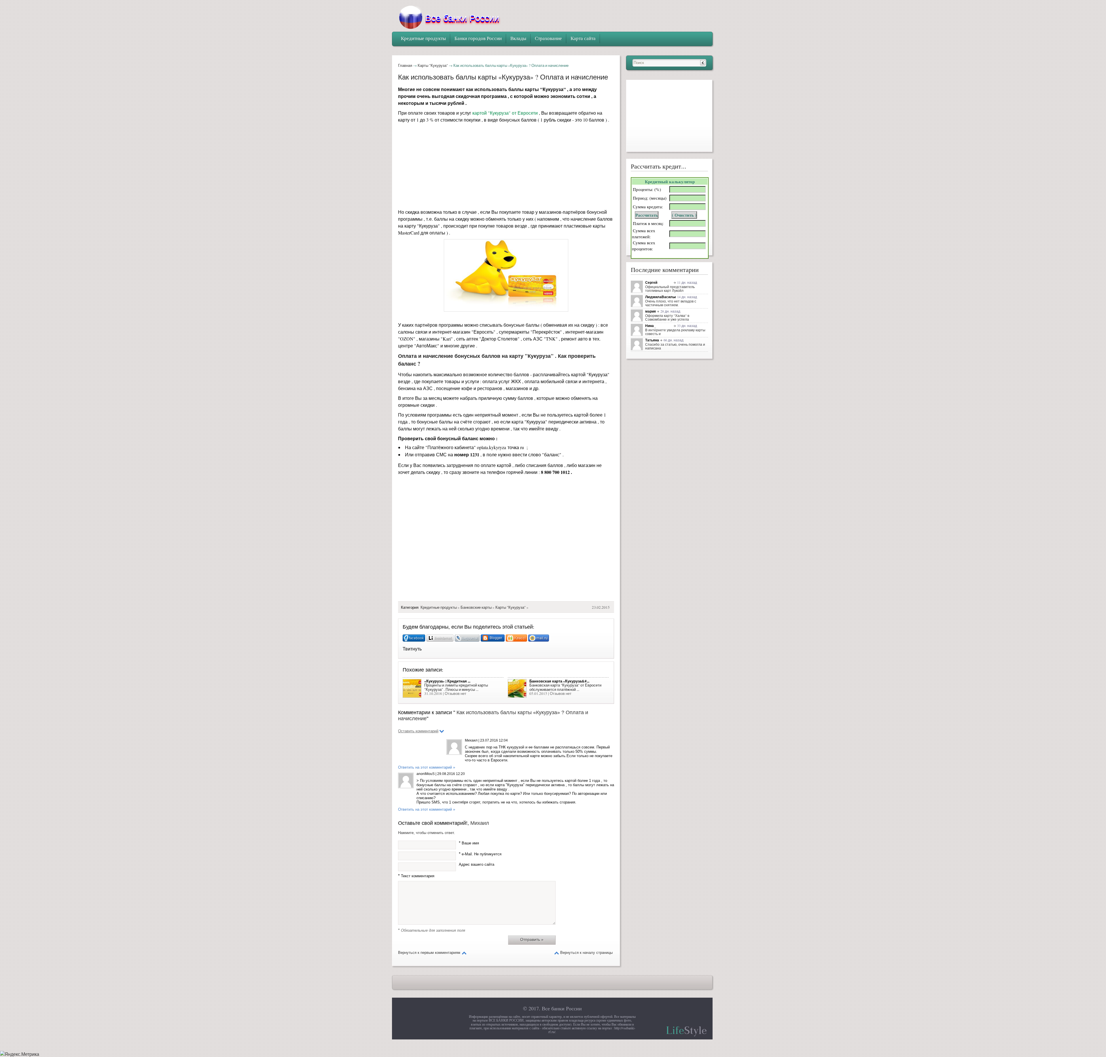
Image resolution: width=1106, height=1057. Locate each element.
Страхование (548, 38)
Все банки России (562, 1008)
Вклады (518, 38)
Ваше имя (469, 843)
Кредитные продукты (439, 607)
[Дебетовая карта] (638, 345)
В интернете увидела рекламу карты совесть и (675, 332)
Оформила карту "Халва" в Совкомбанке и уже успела (667, 317)
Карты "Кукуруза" (433, 65)
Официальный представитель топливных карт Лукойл (670, 288)
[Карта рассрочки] (638, 316)
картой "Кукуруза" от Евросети (505, 113)
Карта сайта (583, 38)
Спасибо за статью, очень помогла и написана (675, 346)
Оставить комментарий (418, 731)
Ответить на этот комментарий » (426, 767)
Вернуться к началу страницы (586, 952)
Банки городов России (478, 38)
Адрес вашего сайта (476, 864)
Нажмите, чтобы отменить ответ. (426, 833)
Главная (405, 65)
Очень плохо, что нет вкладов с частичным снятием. (670, 303)
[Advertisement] (506, 167)
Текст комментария (416, 876)
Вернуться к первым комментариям (429, 952)
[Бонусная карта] (638, 288)
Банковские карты (476, 607)
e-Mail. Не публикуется (480, 854)
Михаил (479, 823)
